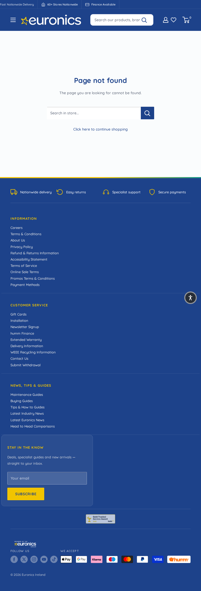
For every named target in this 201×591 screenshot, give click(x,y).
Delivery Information (26, 346)
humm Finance (22, 333)
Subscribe (25, 494)
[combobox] (122, 19)
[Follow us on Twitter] (24, 559)
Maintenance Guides (26, 394)
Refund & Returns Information (34, 253)
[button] (190, 297)
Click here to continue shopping (100, 129)
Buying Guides (21, 401)
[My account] (165, 20)
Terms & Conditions (25, 234)
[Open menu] (13, 20)
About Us (17, 240)
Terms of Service (23, 265)
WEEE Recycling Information (33, 352)
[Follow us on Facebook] (14, 559)
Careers (16, 228)
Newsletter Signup (24, 327)
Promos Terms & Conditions (32, 278)
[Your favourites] (173, 20)
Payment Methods (25, 285)
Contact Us (19, 358)
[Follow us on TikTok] (54, 559)
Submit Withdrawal (25, 365)
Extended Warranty (26, 339)
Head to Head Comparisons (32, 426)
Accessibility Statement (28, 259)
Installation (19, 320)
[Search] (146, 19)
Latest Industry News (27, 413)
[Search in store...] (147, 113)
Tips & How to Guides (27, 407)
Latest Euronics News (27, 420)
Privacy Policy (21, 247)
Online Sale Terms (24, 272)
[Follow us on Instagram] (34, 559)
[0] (186, 20)
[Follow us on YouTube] (44, 559)
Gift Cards (18, 314)
